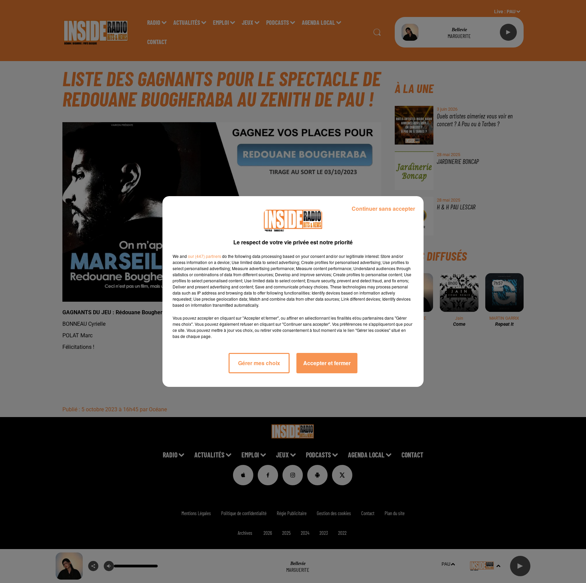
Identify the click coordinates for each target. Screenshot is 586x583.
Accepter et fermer (327, 363)
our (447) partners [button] (204, 256)
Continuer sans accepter (383, 208)
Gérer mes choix (259, 363)
